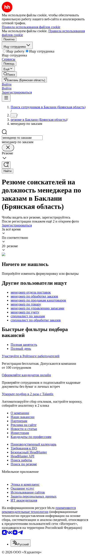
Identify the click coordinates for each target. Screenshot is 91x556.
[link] (9, 74)
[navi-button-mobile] (6, 98)
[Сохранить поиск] (6, 165)
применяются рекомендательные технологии (39, 510)
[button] (6, 84)
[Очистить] (8, 147)
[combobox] (22, 137)
